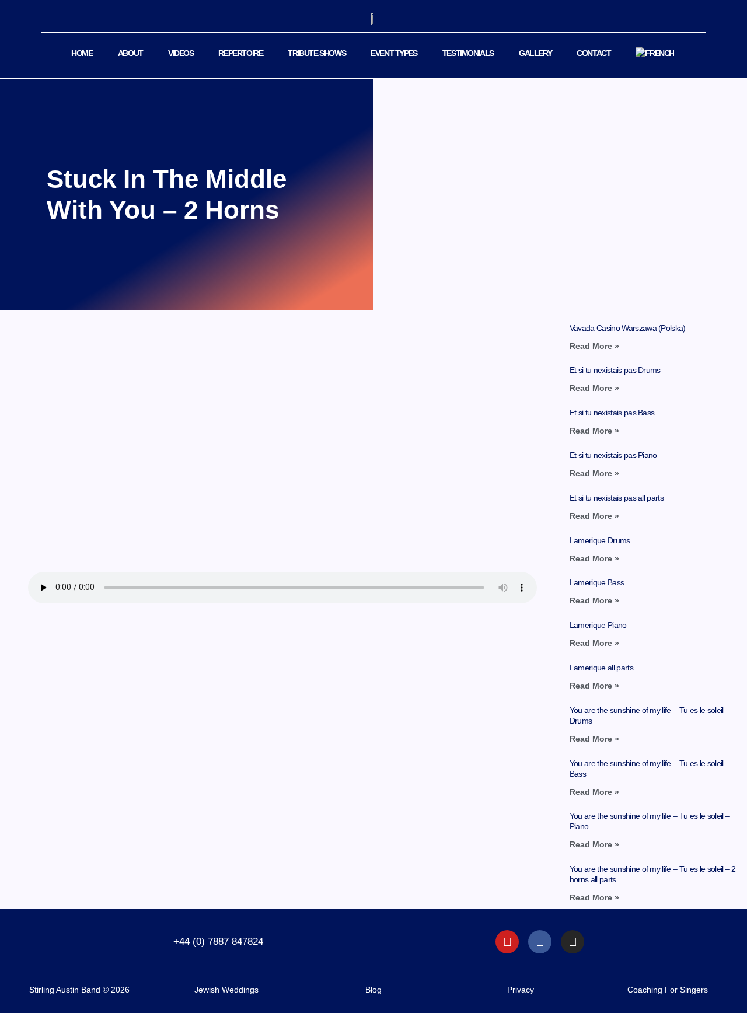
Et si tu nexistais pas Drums (615, 370)
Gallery (535, 53)
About (130, 53)
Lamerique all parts (601, 667)
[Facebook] (539, 941)
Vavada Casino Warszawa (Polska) (628, 328)
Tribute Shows (316, 53)
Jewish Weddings (226, 989)
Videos (181, 53)
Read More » (594, 346)
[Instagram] (572, 941)
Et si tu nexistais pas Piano (613, 455)
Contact (593, 53)
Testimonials (468, 53)
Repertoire (240, 53)
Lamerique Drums (600, 540)
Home (81, 53)
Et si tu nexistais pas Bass (612, 412)
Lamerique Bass (597, 582)
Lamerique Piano (598, 625)
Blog (373, 989)
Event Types (394, 53)
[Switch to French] (655, 53)
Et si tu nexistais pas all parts (617, 497)
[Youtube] (507, 941)
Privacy (520, 989)
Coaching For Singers (667, 989)
